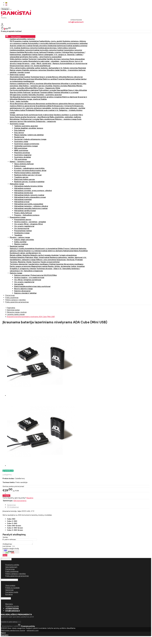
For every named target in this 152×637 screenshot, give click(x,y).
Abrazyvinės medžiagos (73, 264)
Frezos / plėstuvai (71, 248)
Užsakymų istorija (12, 606)
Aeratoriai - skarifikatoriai (38, 117)
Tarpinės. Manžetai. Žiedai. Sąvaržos (25, 262)
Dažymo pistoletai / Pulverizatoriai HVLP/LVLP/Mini (35, 275)
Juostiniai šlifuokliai (43, 83)
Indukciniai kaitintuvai (57, 46)
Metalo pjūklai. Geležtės (20, 255)
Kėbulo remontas (70, 68)
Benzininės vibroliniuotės (25, 104)
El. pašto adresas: (9, 539)
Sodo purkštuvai (31, 115)
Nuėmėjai (82, 68)
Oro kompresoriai (21, 228)
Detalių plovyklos (40, 46)
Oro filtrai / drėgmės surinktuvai (27, 280)
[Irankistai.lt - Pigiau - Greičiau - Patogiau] (16, 15)
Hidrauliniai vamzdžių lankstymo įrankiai (31, 208)
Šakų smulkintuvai (47, 119)
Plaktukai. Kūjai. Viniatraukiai (37, 257)
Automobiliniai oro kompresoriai (73, 63)
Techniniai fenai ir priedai (41, 77)
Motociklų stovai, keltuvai (35, 52)
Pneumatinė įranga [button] (17, 217)
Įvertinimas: (7, 546)
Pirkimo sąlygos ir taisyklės (15, 574)
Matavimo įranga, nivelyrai (29, 99)
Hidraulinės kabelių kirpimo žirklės (28, 186)
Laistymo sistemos (34, 108)
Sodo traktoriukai (46, 115)
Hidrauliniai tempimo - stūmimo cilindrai (31, 206)
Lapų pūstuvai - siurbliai (75, 108)
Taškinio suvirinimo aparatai (26, 126)
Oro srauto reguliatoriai (24, 226)
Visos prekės (10, 585)
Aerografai (18, 284)
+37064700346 (12, 608)
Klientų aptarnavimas (8, 580)
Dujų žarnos (19, 133)
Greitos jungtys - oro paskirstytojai (29, 277)
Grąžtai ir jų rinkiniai (32, 251)
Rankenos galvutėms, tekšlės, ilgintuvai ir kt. (68, 257)
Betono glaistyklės (60, 104)
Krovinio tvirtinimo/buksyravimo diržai (30, 170)
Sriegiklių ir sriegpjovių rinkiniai (23, 269)
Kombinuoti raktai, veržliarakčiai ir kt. (25, 253)
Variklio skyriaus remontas (58, 59)
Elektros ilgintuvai (70, 97)
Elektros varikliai (50, 79)
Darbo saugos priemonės (20, 266)
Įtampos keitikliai (17, 52)
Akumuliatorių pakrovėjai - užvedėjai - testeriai (48, 61)
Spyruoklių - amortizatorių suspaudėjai (45, 57)
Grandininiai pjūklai (44, 106)
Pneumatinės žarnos (22, 219)
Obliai (57, 88)
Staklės (44, 99)
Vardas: (5, 537)
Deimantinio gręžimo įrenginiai (49, 97)
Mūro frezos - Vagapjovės (44, 88)
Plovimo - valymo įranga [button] (20, 237)
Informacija (5, 559)
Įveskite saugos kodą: (11, 548)
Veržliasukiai (15, 97)
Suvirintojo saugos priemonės (26, 144)
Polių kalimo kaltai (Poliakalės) (23, 110)
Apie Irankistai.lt (11, 567)
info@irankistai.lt (12, 611)
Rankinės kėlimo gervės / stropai (28, 175)
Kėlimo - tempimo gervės (34, 86)
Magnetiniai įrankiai (39, 266)
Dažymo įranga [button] (16, 273)
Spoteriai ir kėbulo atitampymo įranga (30, 139)
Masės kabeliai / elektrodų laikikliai (29, 135)
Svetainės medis (11, 592)
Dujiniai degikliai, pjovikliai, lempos (28, 128)
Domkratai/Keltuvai (42, 66)
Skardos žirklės (16, 92)
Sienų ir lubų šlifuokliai (77, 90)
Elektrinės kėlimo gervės (24, 179)
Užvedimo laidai (53, 70)
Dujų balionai (19, 130)
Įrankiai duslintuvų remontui (26, 48)
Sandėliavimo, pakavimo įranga (23, 260)
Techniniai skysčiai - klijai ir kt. (49, 269)
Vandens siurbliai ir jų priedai (66, 115)
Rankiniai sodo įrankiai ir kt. (47, 110)
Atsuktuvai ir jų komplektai (46, 248)
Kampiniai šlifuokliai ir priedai (64, 83)
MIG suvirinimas (20, 148)
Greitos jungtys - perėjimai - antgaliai (30, 222)
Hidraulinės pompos (22, 188)
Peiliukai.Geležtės (17, 257)
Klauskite (29, 498)
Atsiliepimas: (7, 544)
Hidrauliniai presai (21, 202)
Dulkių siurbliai (20, 242)
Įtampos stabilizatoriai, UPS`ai (22, 83)
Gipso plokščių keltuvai (24, 164)
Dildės (60, 248)
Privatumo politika (12, 565)
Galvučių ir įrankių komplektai (22, 248)
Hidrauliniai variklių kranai (25, 211)
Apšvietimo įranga (28, 97)
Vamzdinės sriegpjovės (33, 271)
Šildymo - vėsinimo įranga (66, 119)
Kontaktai (9, 594)
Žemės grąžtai (21, 117)
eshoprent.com (33, 630)
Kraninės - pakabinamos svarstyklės (29, 168)
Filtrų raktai (15, 68)
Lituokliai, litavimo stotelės (56, 86)
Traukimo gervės (21, 177)
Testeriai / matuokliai (37, 59)
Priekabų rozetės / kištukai (58, 52)
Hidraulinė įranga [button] (17, 184)
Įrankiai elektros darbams (52, 251)
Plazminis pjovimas (22, 153)
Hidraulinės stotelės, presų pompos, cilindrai (33, 190)
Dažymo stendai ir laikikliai (25, 293)
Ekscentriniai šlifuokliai (33, 79)
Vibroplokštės (29, 121)
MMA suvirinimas (21, 150)
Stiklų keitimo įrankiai (19, 59)
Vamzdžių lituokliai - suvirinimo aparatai (45, 95)
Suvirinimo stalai (21, 141)
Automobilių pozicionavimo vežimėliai (72, 43)
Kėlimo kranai (20, 166)
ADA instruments (19, 501)
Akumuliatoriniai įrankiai (20, 77)
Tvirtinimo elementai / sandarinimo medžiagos (29, 264)
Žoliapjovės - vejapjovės (46, 121)
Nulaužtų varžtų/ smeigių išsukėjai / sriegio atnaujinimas (53, 255)
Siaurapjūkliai (62, 90)
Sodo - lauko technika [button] (19, 101)
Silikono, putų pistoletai (46, 260)
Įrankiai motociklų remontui (45, 50)
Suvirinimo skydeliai (22, 157)
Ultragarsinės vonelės (19, 95)
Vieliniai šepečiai (56, 264)
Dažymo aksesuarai (22, 291)
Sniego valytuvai (17, 115)
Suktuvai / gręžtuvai (31, 92)
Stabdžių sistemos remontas (34, 70)
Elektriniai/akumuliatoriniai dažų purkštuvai (32, 286)
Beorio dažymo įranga (23, 289)
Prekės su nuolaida (12, 588)
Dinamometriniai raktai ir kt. (22, 66)
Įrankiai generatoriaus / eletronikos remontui (57, 48)
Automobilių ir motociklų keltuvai (42, 43)
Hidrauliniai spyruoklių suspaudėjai (28, 204)
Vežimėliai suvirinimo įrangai (26, 146)
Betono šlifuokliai (59, 77)
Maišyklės (72, 86)
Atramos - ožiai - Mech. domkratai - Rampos (41, 63)
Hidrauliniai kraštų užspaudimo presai (30, 197)
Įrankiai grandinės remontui (21, 50)
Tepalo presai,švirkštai (50, 262)
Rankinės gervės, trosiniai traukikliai (29, 182)
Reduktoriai (19, 137)
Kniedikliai (83, 251)
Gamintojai (9, 590)
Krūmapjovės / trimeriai (62, 106)
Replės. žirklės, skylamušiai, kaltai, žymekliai (66, 266)
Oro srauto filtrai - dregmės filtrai (28, 224)
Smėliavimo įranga (21, 233)
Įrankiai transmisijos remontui (69, 50)
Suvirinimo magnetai (22, 155)
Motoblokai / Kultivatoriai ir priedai (25, 119)
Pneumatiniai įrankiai (23, 231)
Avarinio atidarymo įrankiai (21, 46)
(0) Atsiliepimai (13, 507)
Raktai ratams (16, 70)
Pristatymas (10, 569)
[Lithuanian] (6, 2)
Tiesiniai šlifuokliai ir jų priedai (65, 92)
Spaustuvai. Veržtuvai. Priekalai (69, 260)
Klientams (5, 598)
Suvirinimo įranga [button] (17, 124)
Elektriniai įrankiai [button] (17, 75)
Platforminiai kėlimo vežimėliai (27, 173)
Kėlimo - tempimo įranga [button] (20, 162)
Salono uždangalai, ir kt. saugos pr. (52, 55)
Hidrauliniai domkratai (23, 193)
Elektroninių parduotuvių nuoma (13, 630)
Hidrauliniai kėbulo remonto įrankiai (29, 195)
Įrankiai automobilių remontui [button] (22, 39)
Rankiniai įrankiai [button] (17, 246)
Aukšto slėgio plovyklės (24, 240)
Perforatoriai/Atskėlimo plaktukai (24, 90)
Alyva (12, 104)
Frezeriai (61, 79)
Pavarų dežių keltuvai (23, 213)
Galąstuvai (69, 79)
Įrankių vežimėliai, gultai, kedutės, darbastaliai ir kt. (41, 68)
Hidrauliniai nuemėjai (23, 199)
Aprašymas (11, 505)
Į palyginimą (7, 474)
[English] (6, 5)
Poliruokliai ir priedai (48, 90)
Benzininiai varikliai (44, 104)
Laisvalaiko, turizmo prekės (53, 108)
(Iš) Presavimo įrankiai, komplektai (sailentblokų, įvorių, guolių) (36, 41)
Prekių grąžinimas (11, 571)
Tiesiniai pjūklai (46, 92)
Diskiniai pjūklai (16, 79)
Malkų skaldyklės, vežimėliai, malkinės (65, 117)
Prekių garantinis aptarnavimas (17, 302)
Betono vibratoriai (75, 77)
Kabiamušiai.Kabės (71, 251)
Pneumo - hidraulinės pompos (26, 215)
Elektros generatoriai (26, 106)
